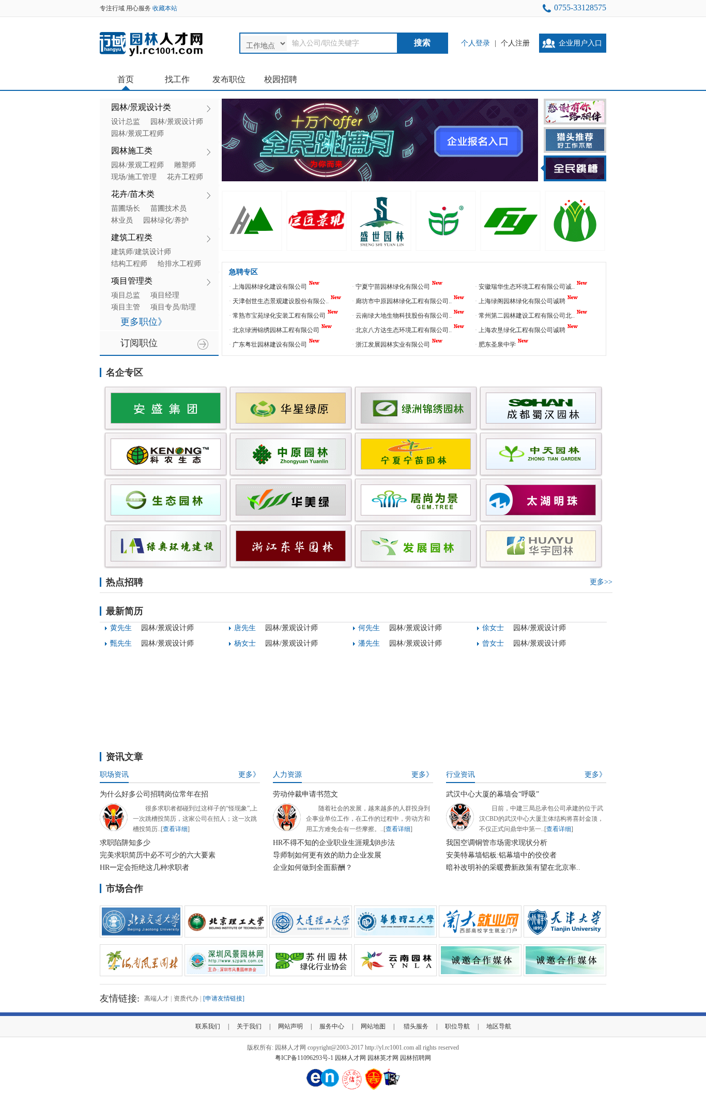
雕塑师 (185, 165)
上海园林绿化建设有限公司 (270, 286)
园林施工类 (131, 150)
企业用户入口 (580, 43)
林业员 (122, 220)
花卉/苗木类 (133, 194)
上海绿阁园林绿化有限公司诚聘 (522, 301)
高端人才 (156, 998)
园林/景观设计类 (141, 107)
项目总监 (125, 295)
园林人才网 (350, 1057)
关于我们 (249, 1026)
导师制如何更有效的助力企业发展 (327, 855)
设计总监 (125, 122)
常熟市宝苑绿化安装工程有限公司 (279, 315)
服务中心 (331, 1026)
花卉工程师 (185, 177)
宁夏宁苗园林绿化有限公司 (393, 286)
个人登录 (475, 43)
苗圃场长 (125, 208)
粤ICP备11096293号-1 (304, 1057)
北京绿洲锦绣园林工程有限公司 (276, 330)
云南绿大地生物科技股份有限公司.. (404, 315)
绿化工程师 (143, 676)
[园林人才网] (151, 57)
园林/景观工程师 (137, 133)
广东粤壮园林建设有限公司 (270, 344)
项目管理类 (131, 280)
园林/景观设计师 (176, 122)
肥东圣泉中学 (497, 344)
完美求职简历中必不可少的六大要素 (158, 855)
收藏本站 (164, 8)
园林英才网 (382, 1057)
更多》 (249, 774)
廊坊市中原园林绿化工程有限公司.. (404, 301)
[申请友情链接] (223, 998)
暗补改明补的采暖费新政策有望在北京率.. (513, 867)
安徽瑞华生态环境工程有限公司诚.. (527, 286)
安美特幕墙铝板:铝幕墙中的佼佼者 (501, 855)
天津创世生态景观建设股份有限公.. (281, 301)
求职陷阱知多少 (125, 843)
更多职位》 (143, 322)
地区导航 (498, 1026)
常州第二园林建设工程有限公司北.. (527, 315)
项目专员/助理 (173, 307)
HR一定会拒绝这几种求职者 (144, 867)
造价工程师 (267, 676)
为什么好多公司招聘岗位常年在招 (154, 794)
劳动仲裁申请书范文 (305, 794)
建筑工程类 (131, 237)
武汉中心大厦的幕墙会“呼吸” (492, 794)
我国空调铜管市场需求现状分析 (496, 843)
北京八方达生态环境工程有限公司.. (404, 330)
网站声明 (290, 1026)
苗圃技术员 (168, 208)
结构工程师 (129, 264)
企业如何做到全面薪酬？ (312, 867)
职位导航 (457, 1026)
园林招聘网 (415, 1057)
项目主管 (125, 307)
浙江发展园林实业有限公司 (393, 344)
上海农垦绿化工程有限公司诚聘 (522, 330)
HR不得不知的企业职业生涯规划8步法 (334, 843)
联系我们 (207, 1026)
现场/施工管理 (134, 177)
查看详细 (175, 829)
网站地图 (373, 1026)
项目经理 (164, 295)
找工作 (177, 79)
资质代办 (186, 998)
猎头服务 (416, 1026)
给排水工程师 (179, 264)
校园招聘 (280, 79)
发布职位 (228, 79)
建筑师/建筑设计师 (141, 252)
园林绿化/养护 (166, 220)
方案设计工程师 (399, 692)
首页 (125, 79)
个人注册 (515, 43)
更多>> (601, 582)
